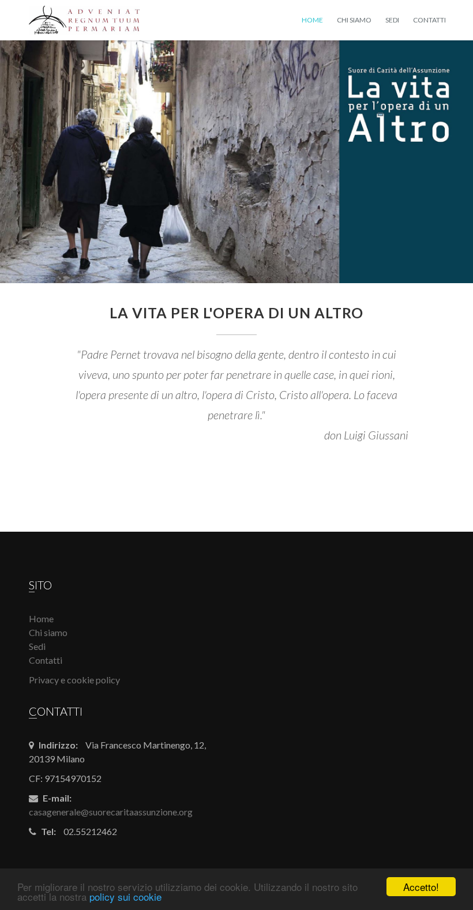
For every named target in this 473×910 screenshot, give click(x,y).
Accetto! (421, 886)
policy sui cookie (125, 896)
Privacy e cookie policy (74, 679)
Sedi (392, 20)
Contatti (429, 20)
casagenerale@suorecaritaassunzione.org (111, 811)
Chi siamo (354, 20)
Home (312, 20)
